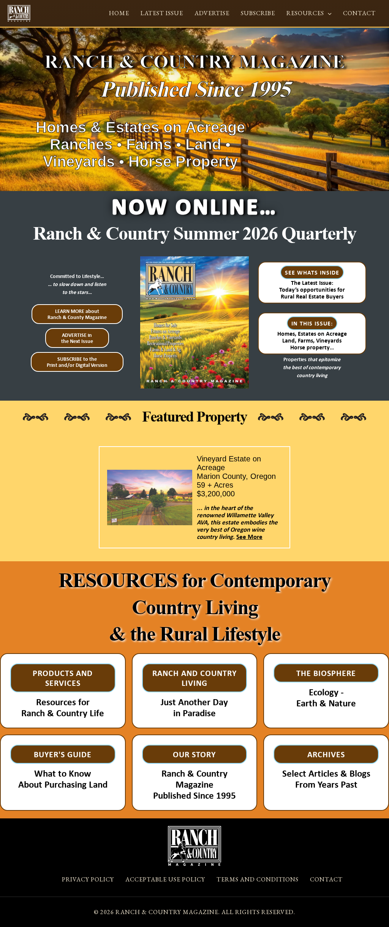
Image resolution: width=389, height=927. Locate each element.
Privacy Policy (88, 879)
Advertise (211, 13)
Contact (359, 13)
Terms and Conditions (258, 879)
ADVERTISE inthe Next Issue (77, 338)
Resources (305, 13)
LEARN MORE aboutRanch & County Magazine (77, 314)
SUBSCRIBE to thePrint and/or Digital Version (77, 362)
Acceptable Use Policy (165, 879)
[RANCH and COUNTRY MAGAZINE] (19, 12)
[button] (328, 13)
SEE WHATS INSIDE (312, 272)
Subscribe (258, 13)
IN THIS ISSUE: (312, 323)
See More (249, 536)
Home (119, 13)
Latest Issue (162, 13)
